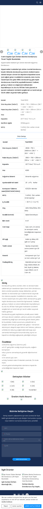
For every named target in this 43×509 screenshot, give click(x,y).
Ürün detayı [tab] (21, 136)
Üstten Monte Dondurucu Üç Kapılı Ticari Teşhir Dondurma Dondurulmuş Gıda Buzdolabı (30, 485)
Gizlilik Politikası (7, 502)
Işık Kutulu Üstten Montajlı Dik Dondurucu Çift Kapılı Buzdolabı (11, 483)
